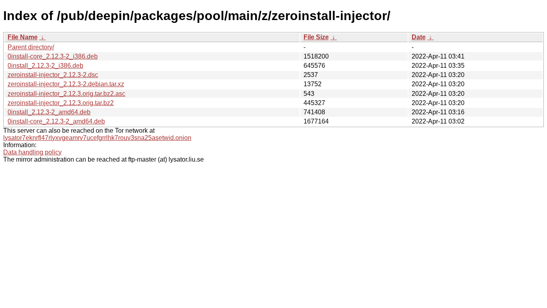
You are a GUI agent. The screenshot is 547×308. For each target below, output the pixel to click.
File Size (316, 37)
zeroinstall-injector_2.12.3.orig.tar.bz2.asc (66, 93)
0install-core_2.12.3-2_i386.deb (53, 56)
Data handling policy (32, 152)
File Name (23, 37)
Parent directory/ (31, 47)
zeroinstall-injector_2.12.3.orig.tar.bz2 (61, 102)
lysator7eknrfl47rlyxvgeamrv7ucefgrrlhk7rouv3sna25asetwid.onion (97, 137)
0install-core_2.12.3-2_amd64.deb (56, 121)
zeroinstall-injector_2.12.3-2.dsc (53, 74)
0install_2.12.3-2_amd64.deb (49, 112)
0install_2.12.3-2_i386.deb (45, 65)
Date (419, 37)
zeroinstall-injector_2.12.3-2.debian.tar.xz (66, 84)
